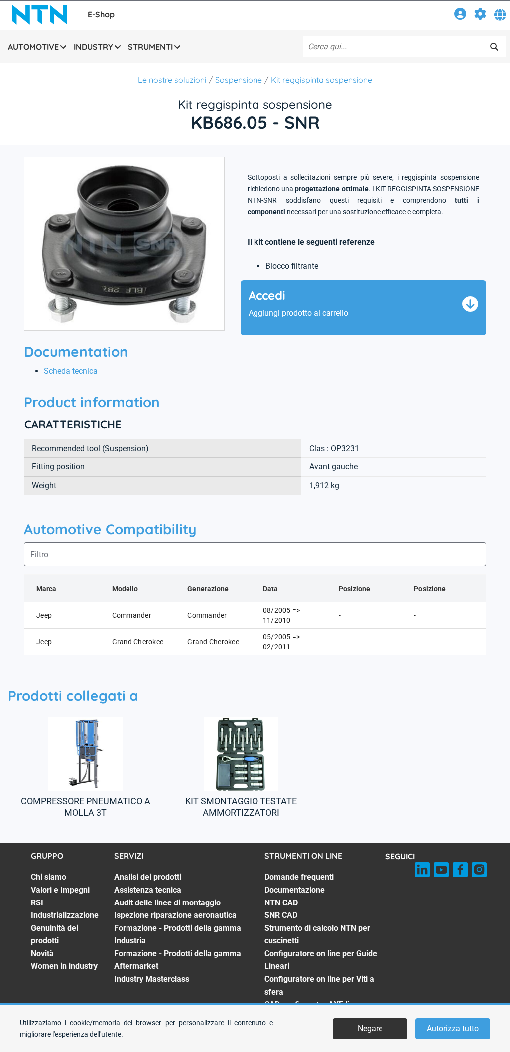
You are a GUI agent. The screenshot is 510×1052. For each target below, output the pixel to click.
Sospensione (238, 80)
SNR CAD (280, 915)
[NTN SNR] (40, 15)
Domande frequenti (299, 877)
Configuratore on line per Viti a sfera (319, 985)
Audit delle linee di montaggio (167, 902)
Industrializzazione (65, 915)
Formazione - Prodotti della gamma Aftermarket (177, 960)
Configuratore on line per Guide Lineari (320, 960)
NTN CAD (281, 902)
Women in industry (64, 966)
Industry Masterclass (151, 979)
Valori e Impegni (60, 890)
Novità (42, 953)
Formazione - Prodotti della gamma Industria (177, 934)
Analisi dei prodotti (147, 877)
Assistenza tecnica (147, 890)
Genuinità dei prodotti (54, 934)
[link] (460, 15)
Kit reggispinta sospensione (321, 80)
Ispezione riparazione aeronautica (175, 915)
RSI (37, 902)
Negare (370, 1028)
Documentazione (294, 890)
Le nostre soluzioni (172, 80)
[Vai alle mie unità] (480, 15)
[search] (494, 47)
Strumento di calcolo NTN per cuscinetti (317, 934)
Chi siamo (48, 877)
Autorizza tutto (453, 1028)
